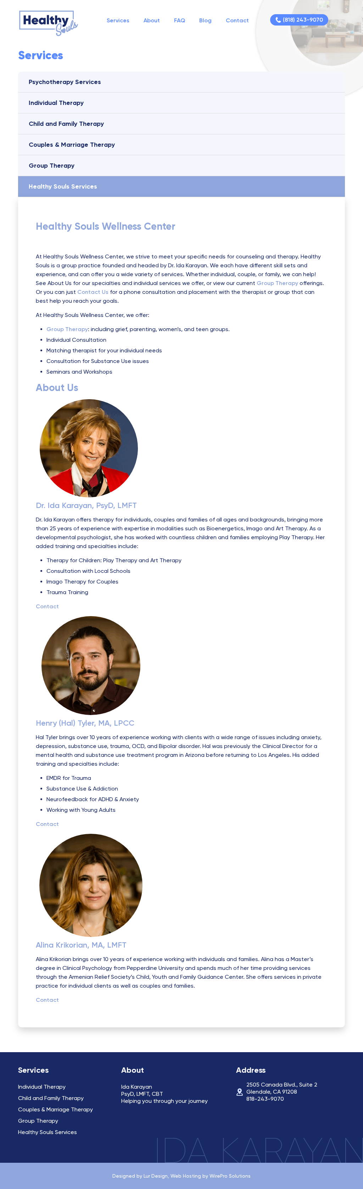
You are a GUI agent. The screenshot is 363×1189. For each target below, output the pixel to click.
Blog (205, 20)
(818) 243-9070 (303, 19)
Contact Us (92, 292)
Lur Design (156, 1176)
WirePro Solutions (230, 1176)
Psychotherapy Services (65, 82)
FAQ (179, 20)
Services (118, 20)
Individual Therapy (56, 103)
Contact (237, 20)
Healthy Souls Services (63, 186)
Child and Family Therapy (66, 124)
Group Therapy (51, 165)
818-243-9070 (265, 1098)
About (152, 20)
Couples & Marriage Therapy (72, 145)
